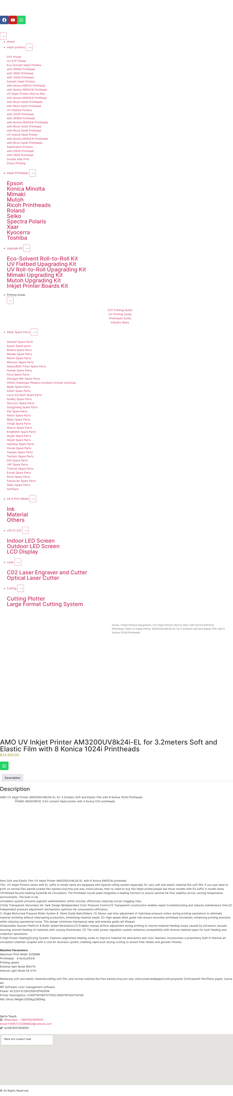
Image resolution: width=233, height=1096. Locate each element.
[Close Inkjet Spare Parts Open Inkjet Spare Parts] (34, 332)
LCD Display (22, 551)
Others (16, 520)
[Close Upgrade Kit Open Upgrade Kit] (26, 248)
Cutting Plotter (26, 598)
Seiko (14, 216)
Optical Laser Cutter (33, 577)
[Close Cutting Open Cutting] (20, 588)
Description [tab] (12, 777)
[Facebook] (4, 20)
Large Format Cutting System (45, 604)
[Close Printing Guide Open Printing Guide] (10, 300)
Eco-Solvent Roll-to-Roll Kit (42, 258)
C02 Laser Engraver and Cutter (47, 572)
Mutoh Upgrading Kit (34, 280)
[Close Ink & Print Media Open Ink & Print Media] (33, 498)
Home (115, 625)
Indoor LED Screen (31, 540)
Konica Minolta (26, 188)
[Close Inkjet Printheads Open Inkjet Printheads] (32, 173)
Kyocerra (18, 232)
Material (17, 514)
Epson (15, 183)
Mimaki (16, 194)
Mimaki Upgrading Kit (35, 275)
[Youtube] (13, 20)
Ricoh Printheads (29, 205)
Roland (16, 210)
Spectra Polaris (26, 221)
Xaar (13, 227)
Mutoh (15, 199)
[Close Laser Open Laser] (18, 562)
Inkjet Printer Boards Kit (37, 285)
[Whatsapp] (21, 20)
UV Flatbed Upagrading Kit (41, 264)
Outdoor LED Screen (33, 546)
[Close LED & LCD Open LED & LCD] (25, 530)
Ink (11, 509)
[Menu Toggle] (3, 36)
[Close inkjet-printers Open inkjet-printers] (29, 47)
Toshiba (17, 237)
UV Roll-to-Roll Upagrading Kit (46, 269)
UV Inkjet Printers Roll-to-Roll (170, 625)
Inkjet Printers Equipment (136, 625)
